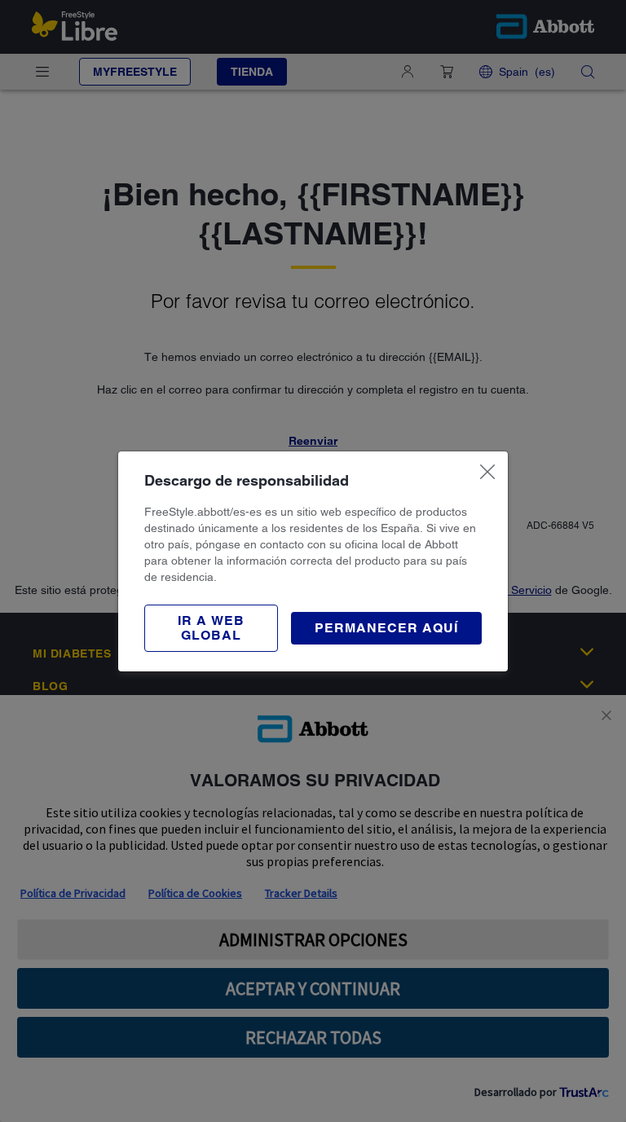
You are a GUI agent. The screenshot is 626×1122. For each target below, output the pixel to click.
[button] (211, 628)
